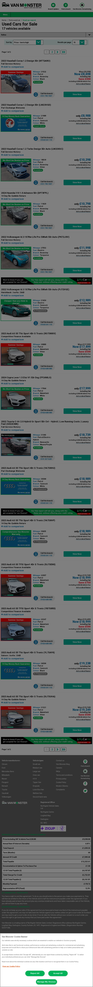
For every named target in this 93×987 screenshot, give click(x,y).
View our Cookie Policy (11, 966)
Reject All (35, 973)
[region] (46, 960)
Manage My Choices (46, 982)
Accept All (58, 973)
